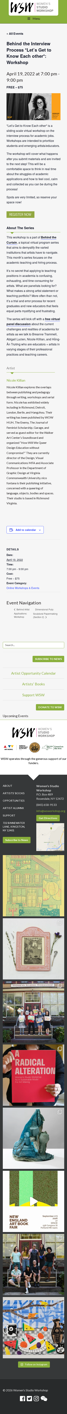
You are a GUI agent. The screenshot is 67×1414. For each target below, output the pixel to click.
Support (9, 815)
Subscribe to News (16, 840)
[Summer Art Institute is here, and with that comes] (33, 1327)
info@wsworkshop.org (50, 811)
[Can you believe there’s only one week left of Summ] (33, 1264)
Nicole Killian (16, 380)
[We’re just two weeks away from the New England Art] (33, 1075)
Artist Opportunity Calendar (33, 673)
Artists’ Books (33, 684)
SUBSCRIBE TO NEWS (48, 658)
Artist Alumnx (13, 808)
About (7, 785)
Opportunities (14, 800)
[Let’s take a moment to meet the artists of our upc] (33, 948)
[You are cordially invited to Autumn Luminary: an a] (33, 885)
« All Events (15, 33)
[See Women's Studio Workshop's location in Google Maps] (50, 836)
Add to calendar (26, 530)
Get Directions (48, 818)
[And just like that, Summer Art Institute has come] (33, 1012)
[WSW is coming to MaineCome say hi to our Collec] (33, 1201)
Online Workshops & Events (23, 588)
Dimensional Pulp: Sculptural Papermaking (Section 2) (45, 613)
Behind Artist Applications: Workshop (21, 613)
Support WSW (33, 695)
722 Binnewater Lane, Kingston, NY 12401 (14, 826)
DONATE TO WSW (50, 707)
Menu (36, 18)
